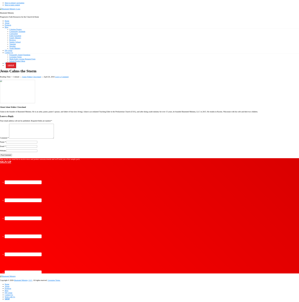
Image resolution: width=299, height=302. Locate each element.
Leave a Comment (62, 77)
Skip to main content (12, 5)
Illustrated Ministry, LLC (23, 280)
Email (3, 146)
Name (3, 142)
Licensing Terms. (54, 280)
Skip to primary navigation (14, 3)
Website (3, 151)
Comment (4, 138)
